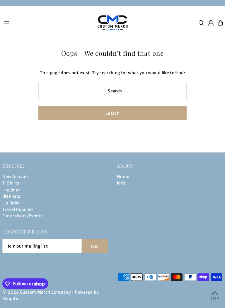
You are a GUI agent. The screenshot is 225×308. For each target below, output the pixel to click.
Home (123, 176)
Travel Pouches (18, 209)
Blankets (11, 196)
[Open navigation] (46, 23)
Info (121, 183)
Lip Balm (11, 203)
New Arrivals (15, 176)
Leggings (11, 189)
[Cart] (220, 23)
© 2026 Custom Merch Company (36, 292)
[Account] (211, 23)
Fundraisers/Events (22, 216)
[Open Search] (201, 23)
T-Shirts (11, 183)
